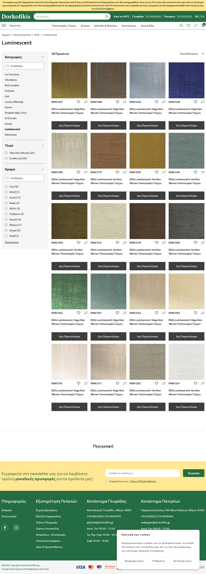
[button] (24, 57)
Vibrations (11, 79)
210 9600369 (95, 516)
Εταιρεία (7, 510)
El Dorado (11, 118)
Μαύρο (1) (15, 224)
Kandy (8, 123)
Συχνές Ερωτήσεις (46, 510)
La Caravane (12, 74)
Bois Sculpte (12, 85)
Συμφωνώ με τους (132, 481)
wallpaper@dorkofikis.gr (155, 522)
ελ (197, 16)
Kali (7, 96)
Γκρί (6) (14, 186)
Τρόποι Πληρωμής (46, 522)
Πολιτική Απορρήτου (48, 540)
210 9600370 (113, 516)
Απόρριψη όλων (134, 560)
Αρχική (5, 34)
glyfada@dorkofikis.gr (100, 522)
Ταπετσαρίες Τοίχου (64, 25)
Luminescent (50, 34)
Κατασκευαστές (22, 34)
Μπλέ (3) (14, 208)
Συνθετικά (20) (18, 158)
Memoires (11, 134)
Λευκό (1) (14, 197)
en (202, 16)
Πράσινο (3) (16, 213)
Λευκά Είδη (147, 25)
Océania (9, 90)
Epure (8, 107)
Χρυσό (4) (15, 219)
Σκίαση (85, 25)
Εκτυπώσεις (129, 25)
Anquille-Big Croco (16, 112)
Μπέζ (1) (14, 191)
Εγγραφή (193, 473)
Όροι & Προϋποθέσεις (49, 546)
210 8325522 (148, 516)
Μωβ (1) (14, 235)
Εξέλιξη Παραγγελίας (48, 516)
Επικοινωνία (9, 516)
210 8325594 (165, 516)
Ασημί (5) (14, 230)
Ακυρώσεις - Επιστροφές (51, 534)
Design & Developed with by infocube (25, 569)
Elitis (37, 34)
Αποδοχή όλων (182, 560)
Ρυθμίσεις (159, 560)
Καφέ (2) (14, 202)
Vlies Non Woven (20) (22, 152)
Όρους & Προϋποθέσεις (143, 481)
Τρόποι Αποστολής (47, 528)
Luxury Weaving (14, 101)
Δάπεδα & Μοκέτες (105, 25)
